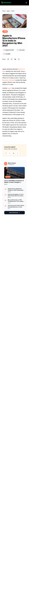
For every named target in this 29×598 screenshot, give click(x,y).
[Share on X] (11, 59)
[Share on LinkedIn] (15, 59)
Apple (8, 11)
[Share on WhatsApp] (18, 59)
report (10, 88)
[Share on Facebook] (8, 59)
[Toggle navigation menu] (26, 2)
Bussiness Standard (8, 80)
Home (3, 11)
